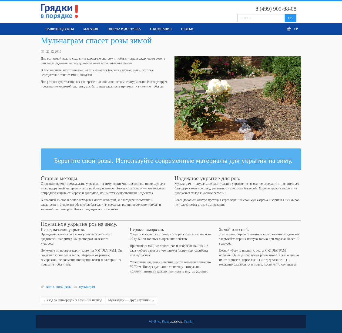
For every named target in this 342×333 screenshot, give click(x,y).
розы (67, 287)
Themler (188, 321)
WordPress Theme (159, 321)
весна (50, 287)
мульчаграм (87, 287)
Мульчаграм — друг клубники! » (131, 300)
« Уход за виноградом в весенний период (73, 300)
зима (59, 287)
